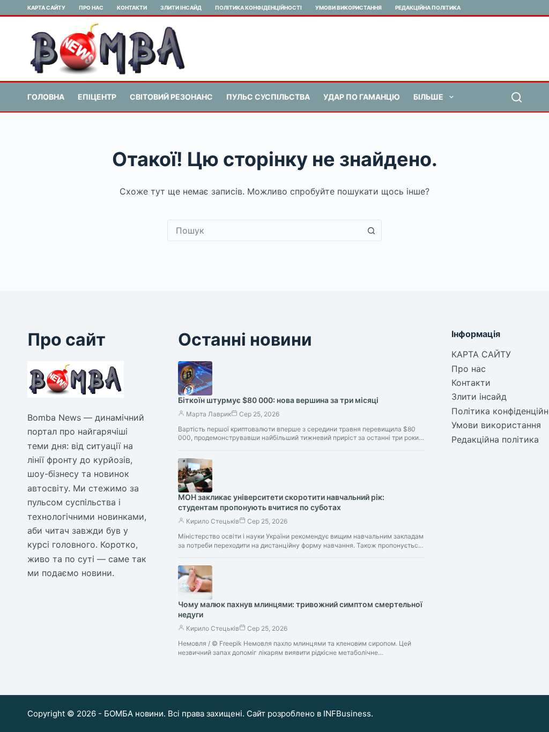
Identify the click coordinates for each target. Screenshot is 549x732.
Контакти (132, 7)
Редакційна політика (428, 7)
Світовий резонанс (171, 96)
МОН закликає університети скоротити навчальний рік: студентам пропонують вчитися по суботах (281, 502)
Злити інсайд (181, 7)
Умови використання (348, 7)
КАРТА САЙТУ (46, 7)
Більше (428, 96)
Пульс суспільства (268, 96)
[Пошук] (516, 97)
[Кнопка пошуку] (371, 230)
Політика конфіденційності (258, 7)
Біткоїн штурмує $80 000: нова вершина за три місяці (278, 400)
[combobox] (264, 230)
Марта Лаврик (208, 414)
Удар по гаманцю (361, 96)
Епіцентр (97, 96)
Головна (45, 96)
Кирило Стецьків (212, 521)
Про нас (91, 7)
